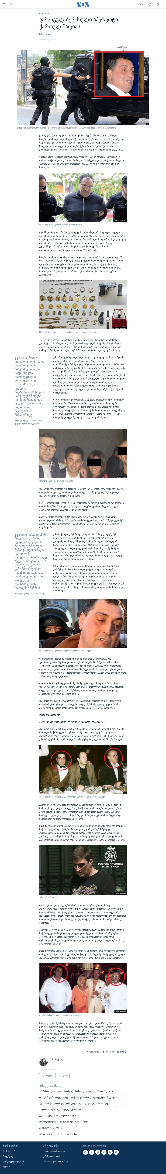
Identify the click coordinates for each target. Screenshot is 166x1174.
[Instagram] (150, 4)
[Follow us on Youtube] (97, 1152)
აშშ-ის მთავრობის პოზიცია (56, 1161)
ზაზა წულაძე (45, 34)
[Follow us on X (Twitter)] (91, 1152)
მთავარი (44, 13)
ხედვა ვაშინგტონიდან (54, 1151)
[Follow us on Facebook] (85, 1152)
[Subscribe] (116, 1152)
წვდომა (7, 1167)
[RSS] (110, 1152)
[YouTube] (141, 4)
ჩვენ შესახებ (9, 1151)
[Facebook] (158, 4)
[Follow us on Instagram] (103, 1152)
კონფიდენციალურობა (14, 1161)
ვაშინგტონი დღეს (51, 1156)
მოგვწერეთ (9, 1156)
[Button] (120, 47)
